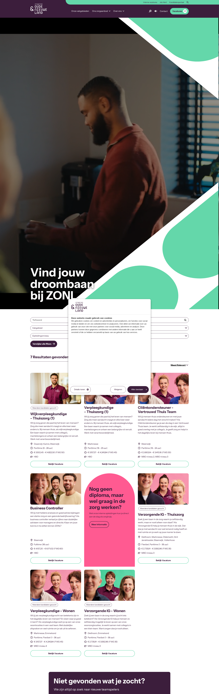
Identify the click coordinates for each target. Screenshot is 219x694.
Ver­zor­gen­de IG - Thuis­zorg (161, 514)
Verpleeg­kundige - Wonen (52, 611)
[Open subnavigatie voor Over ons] (123, 11)
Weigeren (118, 389)
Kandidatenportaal (176, 2)
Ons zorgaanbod (100, 11)
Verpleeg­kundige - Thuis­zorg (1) (98, 409)
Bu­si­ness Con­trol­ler (46, 508)
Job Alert (163, 2)
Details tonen (79, 389)
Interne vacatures (150, 2)
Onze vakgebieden (80, 11)
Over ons (117, 11)
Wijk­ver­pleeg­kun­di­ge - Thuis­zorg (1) (48, 416)
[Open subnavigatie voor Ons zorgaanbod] (109, 11)
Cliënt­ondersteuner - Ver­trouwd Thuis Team (157, 409)
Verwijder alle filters (42, 344)
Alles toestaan (137, 389)
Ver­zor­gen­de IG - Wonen (104, 611)
